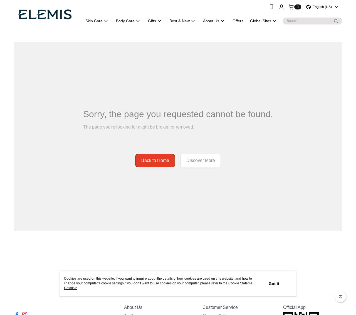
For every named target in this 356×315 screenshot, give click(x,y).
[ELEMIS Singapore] (45, 15)
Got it (274, 283)
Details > (70, 288)
